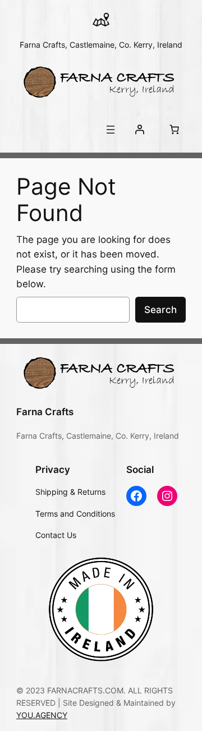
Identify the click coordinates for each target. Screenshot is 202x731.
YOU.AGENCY (41, 715)
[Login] (140, 129)
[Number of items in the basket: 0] (174, 129)
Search (160, 309)
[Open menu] (110, 129)
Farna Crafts (45, 411)
